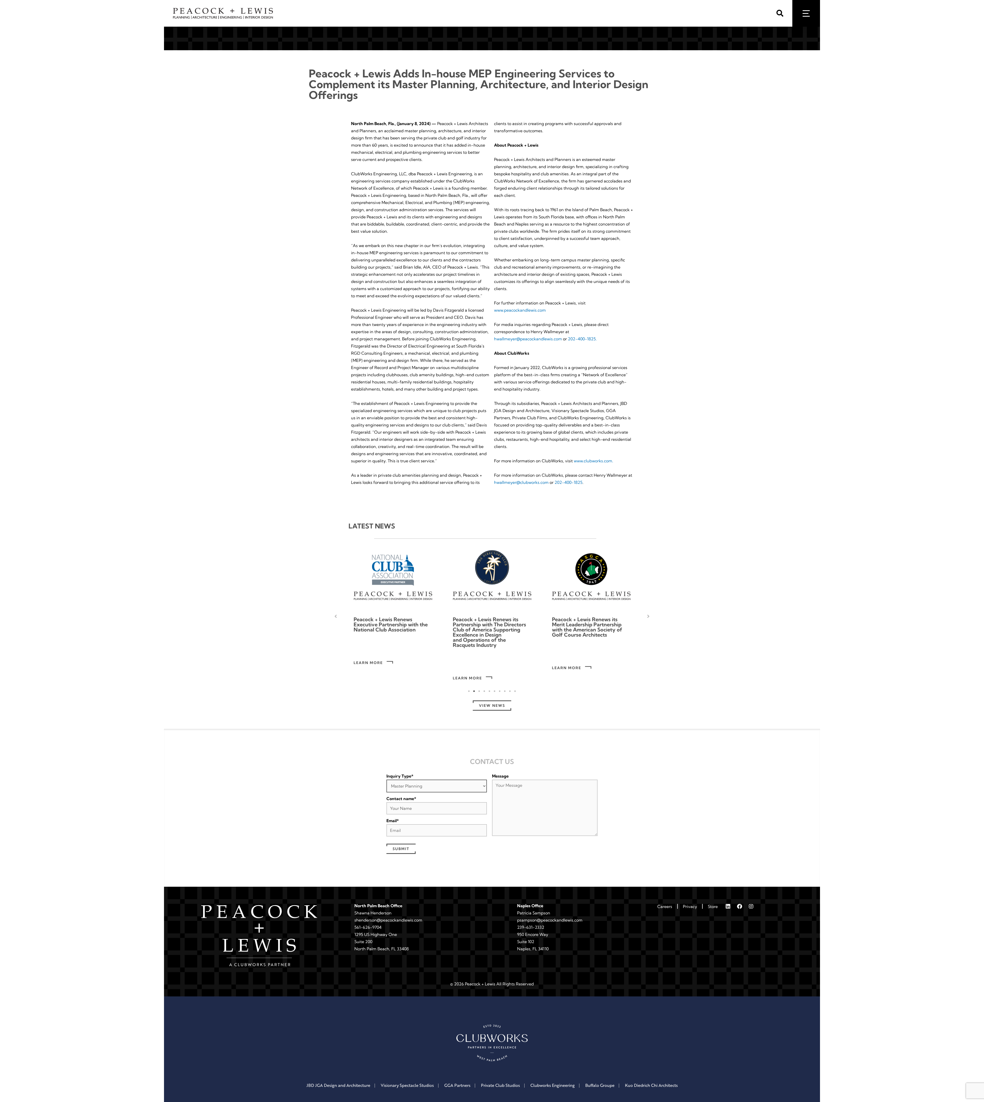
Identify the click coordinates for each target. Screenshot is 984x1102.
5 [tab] (489, 691)
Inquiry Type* (399, 776)
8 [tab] (504, 691)
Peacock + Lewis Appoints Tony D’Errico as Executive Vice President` (584, 624)
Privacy (690, 906)
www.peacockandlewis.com (520, 310)
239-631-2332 (530, 927)
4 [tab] (484, 691)
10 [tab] (515, 691)
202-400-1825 (568, 482)
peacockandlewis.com (561, 920)
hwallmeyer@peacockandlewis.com (528, 338)
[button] (781, 13)
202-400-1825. (582, 338)
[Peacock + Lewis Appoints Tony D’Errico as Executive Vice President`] (591, 577)
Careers (664, 906)
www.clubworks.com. (593, 460)
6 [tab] (494, 691)
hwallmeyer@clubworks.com (521, 482)
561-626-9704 (368, 927)
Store (713, 906)
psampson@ (529, 920)
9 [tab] (509, 691)
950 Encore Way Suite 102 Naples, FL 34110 (533, 941)
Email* (392, 821)
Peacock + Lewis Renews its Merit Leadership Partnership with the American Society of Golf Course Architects (488, 627)
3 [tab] (479, 691)
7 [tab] (499, 691)
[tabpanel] (393, 616)
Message (500, 776)
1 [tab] (468, 691)
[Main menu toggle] (806, 13)
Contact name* (401, 799)
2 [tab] (474, 691)
